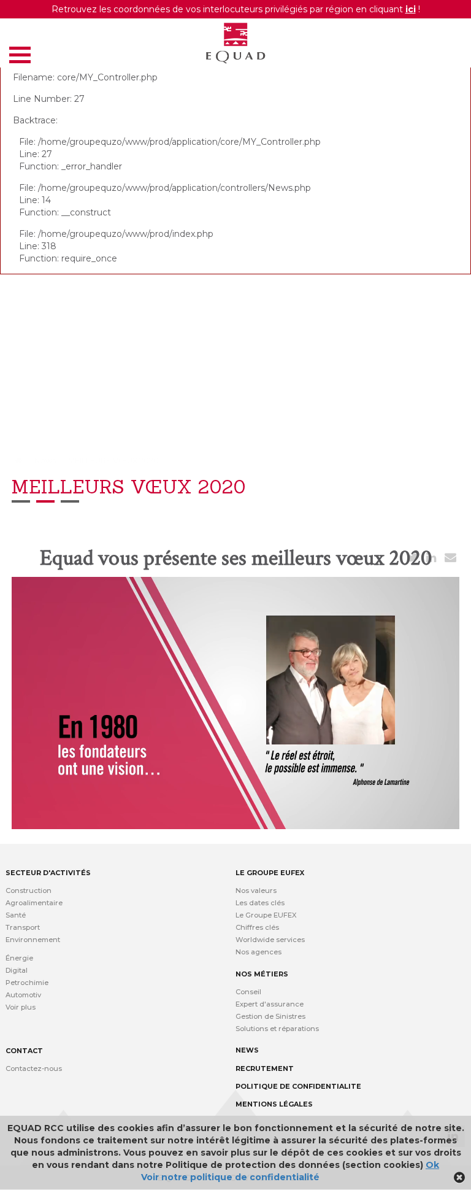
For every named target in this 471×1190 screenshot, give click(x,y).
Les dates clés (260, 902)
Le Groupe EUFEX (266, 915)
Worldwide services (270, 939)
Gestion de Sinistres (270, 1016)
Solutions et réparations (277, 1028)
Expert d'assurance (270, 1004)
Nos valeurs (256, 890)
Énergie (19, 958)
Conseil (248, 991)
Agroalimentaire (34, 902)
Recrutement (265, 1068)
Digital (17, 970)
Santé (16, 915)
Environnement (33, 939)
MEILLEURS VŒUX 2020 (113, 460)
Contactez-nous (34, 1068)
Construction (29, 890)
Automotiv (23, 995)
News (45, 460)
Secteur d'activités (48, 872)
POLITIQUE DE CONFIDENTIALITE (298, 1086)
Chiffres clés (257, 927)
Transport (23, 927)
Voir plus (21, 1007)
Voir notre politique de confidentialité (230, 1177)
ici (410, 9)
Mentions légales (274, 1104)
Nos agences (258, 952)
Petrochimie (27, 982)
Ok (432, 1164)
